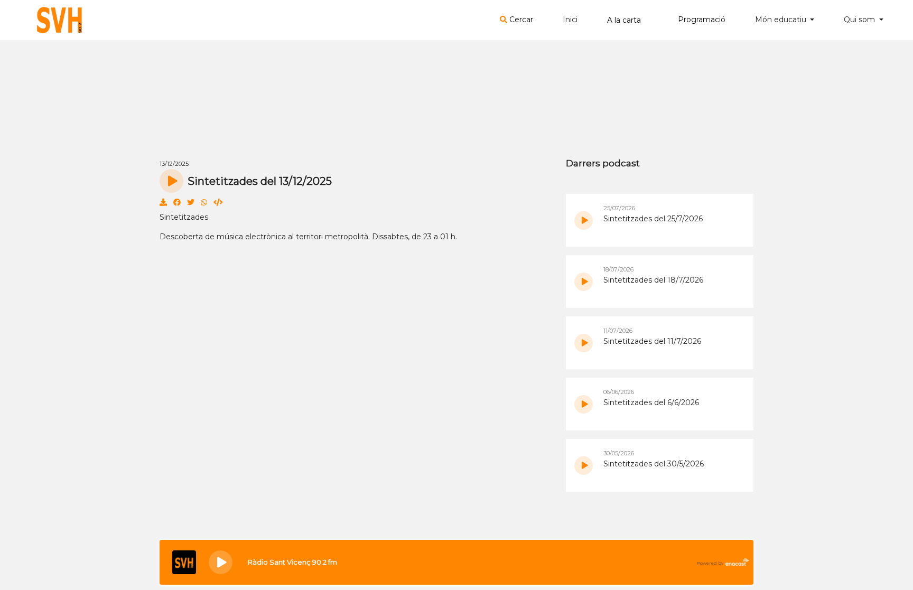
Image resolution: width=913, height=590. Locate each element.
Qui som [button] (860, 19)
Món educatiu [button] (781, 19)
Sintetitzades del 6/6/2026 (651, 402)
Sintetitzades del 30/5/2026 (653, 464)
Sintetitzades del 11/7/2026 (652, 341)
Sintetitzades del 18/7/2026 (653, 280)
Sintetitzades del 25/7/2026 (653, 218)
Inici (570, 19)
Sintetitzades (184, 217)
